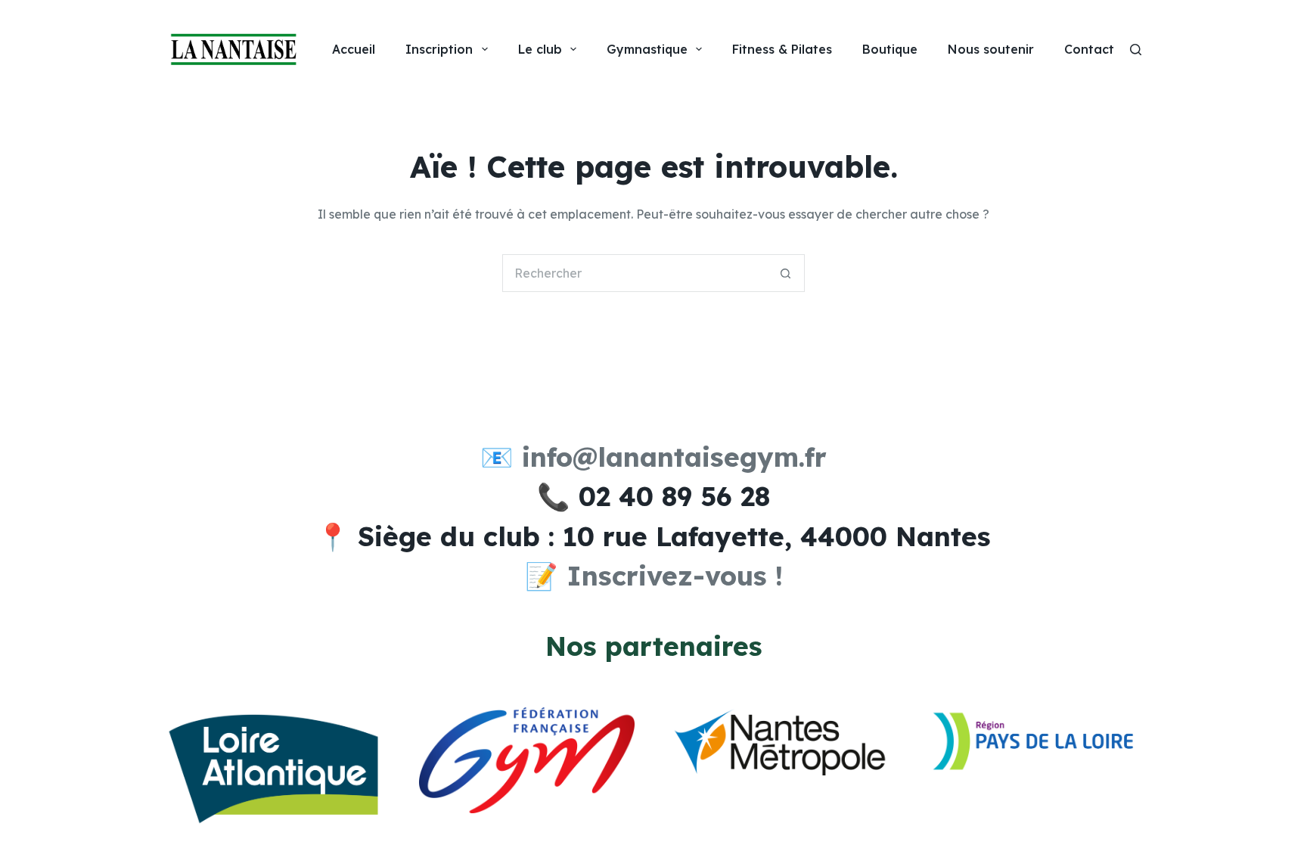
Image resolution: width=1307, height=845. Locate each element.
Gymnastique (647, 49)
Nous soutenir (991, 49)
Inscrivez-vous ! (675, 575)
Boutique (889, 49)
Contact (1089, 49)
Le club (540, 49)
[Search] (1135, 49)
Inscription (439, 49)
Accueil (353, 49)
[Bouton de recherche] (786, 273)
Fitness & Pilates (782, 49)
